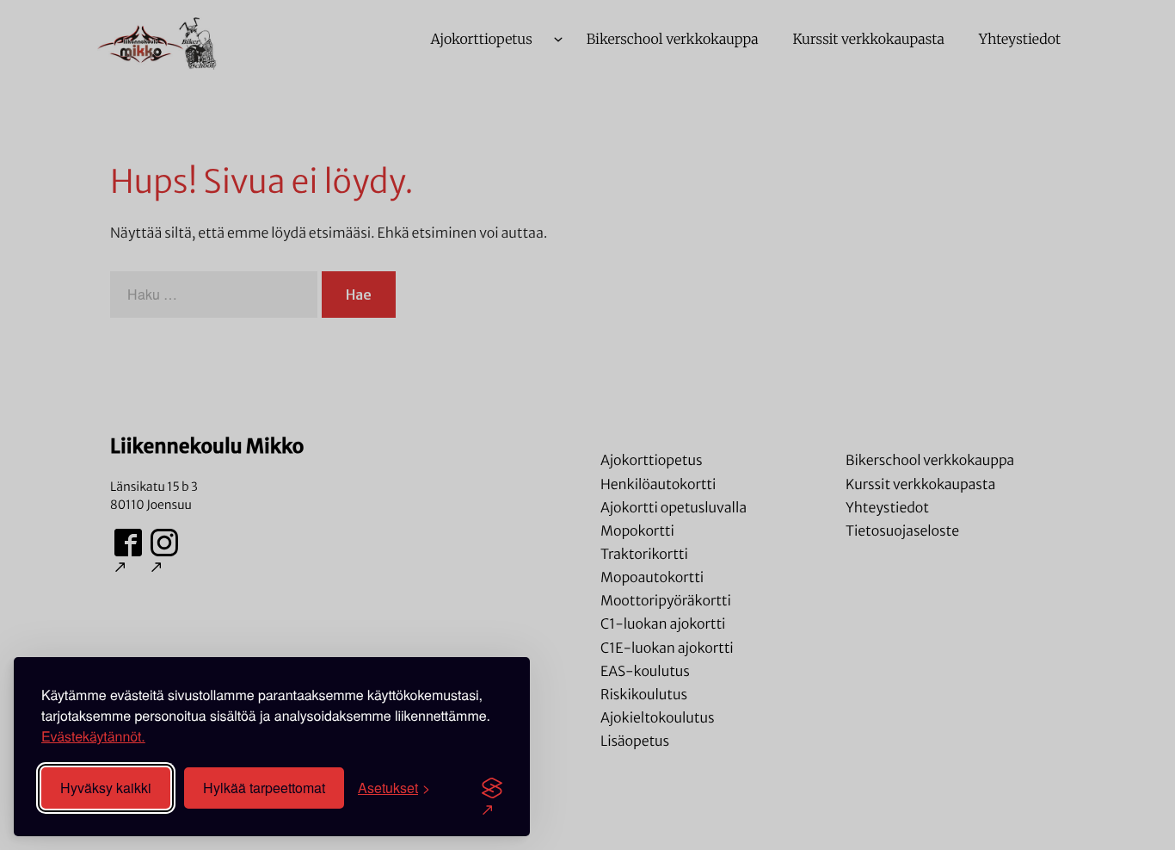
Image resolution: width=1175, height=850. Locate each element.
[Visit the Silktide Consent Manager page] (492, 788)
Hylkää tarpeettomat (264, 787)
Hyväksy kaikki (105, 787)
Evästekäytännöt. (93, 736)
